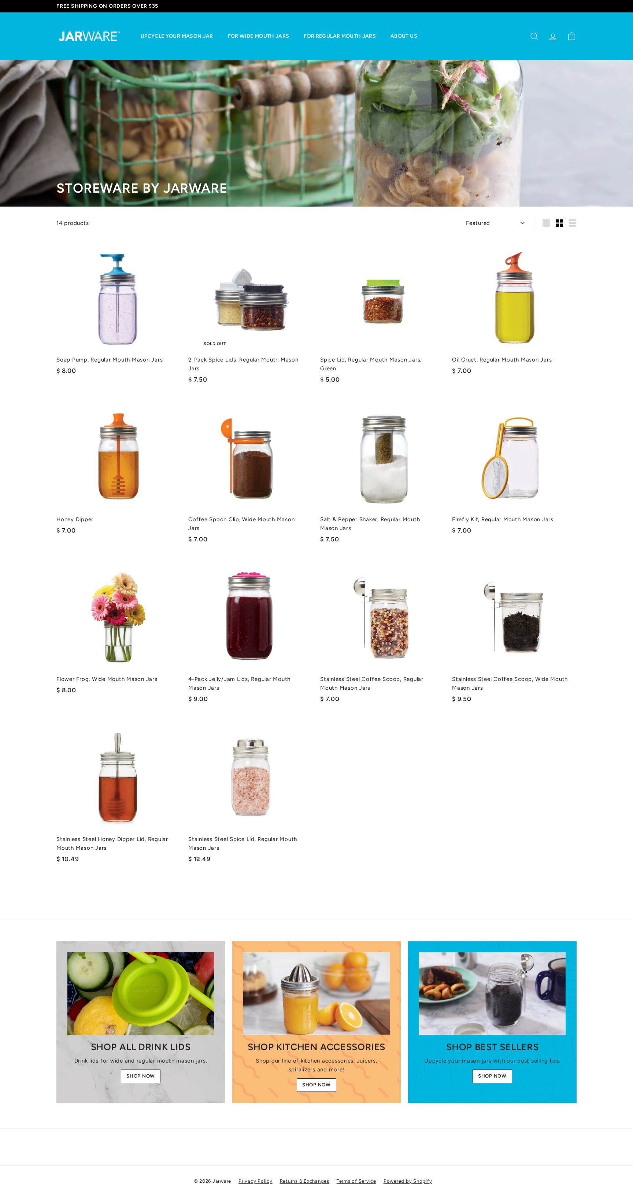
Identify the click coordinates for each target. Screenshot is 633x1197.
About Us (403, 36)
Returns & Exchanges (304, 1181)
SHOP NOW (140, 1076)
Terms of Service (356, 1181)
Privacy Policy (255, 1181)
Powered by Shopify (408, 1181)
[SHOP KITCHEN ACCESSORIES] (316, 993)
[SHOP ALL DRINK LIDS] (140, 993)
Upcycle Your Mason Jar (177, 36)
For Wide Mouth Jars (258, 36)
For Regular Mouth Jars (340, 36)
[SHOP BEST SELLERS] (492, 993)
